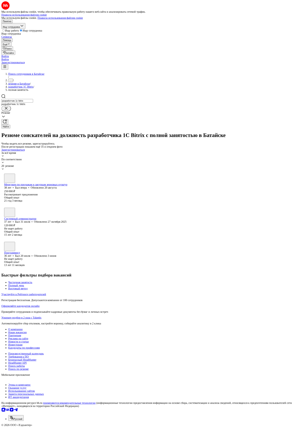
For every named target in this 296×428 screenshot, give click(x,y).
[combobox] (17, 101)
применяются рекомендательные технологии (69, 402)
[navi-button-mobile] (4, 67)
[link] (7, 48)
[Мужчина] (9, 178)
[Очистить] (6, 108)
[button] (5, 56)
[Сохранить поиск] (4, 122)
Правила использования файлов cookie (60, 17)
